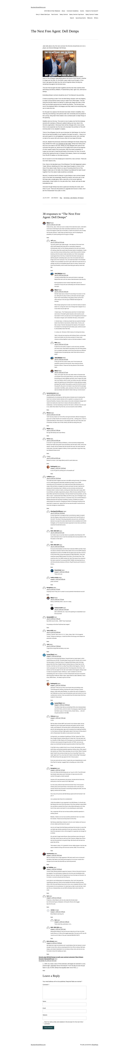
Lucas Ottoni (50, 654)
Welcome (89, 18)
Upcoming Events (81, 18)
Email (44, 1008)
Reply (48, 237)
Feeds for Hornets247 (92, 11)
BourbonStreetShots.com (38, 7)
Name (44, 1001)
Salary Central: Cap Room (76, 14)
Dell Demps (67, 197)
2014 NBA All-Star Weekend (52, 11)
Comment (46, 984)
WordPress (95, 1044)
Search (72, 18)
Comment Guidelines (72, 11)
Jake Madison (73, 197)
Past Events (54, 14)
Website (45, 1015)
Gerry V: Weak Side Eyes (43, 14)
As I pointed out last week (63, 143)
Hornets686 (50, 617)
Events (82, 11)
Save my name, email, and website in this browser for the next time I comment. (63, 1023)
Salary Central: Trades (92, 14)
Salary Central (64, 14)
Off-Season (81, 197)
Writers (96, 18)
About (63, 11)
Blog (61, 197)
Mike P (49, 223)
